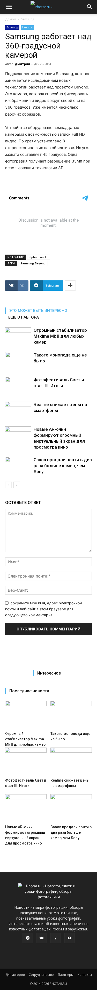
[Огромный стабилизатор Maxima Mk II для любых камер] (18, 336)
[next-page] (16, 485)
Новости (27, 27)
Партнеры (65, 974)
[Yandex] (55, 938)
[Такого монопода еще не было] (18, 361)
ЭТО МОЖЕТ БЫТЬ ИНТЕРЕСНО (38, 310)
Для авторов (15, 974)
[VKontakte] (41, 938)
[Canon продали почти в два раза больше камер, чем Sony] (18, 466)
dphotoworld (38, 257)
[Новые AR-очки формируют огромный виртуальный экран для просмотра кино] (18, 435)
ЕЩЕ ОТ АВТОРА (23, 317)
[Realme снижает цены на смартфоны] (18, 410)
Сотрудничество (41, 974)
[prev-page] (8, 485)
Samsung (27, 19)
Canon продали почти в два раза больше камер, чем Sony (63, 465)
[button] (9, 7)
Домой (10, 19)
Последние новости (29, 690)
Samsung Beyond (33, 263)
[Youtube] (69, 938)
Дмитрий (22, 64)
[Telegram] (28, 938)
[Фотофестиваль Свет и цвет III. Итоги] (18, 386)
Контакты (85, 974)
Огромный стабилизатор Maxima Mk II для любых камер (60, 336)
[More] (70, 285)
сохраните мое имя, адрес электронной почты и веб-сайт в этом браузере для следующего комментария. (43, 609)
